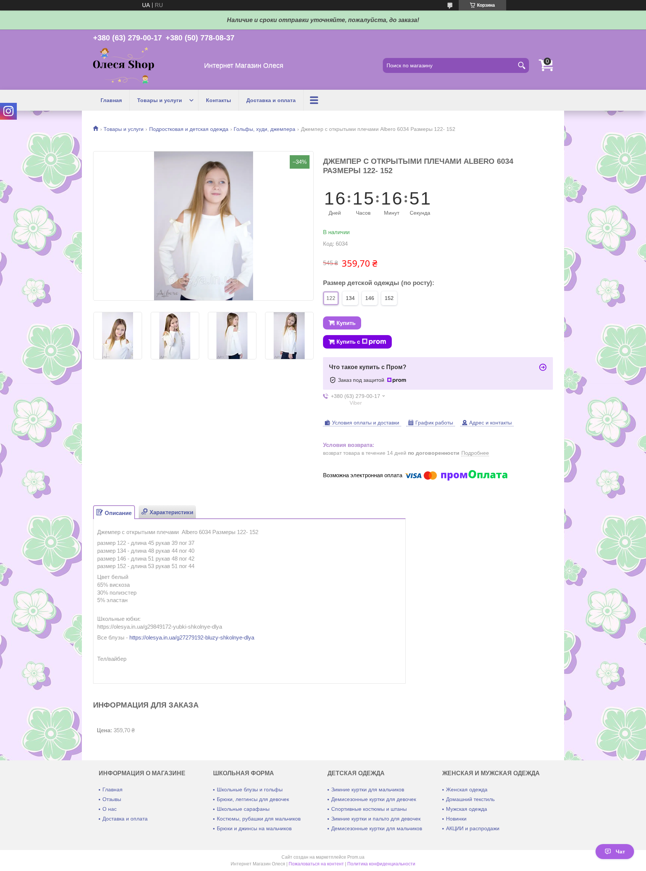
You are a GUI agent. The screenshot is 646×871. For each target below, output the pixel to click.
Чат (620, 852)
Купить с (348, 341)
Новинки (456, 819)
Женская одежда (466, 789)
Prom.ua (355, 857)
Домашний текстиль (470, 799)
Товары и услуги (159, 100)
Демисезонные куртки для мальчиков (376, 828)
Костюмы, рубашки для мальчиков (259, 819)
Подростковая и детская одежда (188, 129)
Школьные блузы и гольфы (250, 789)
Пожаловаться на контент (316, 864)
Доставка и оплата (271, 100)
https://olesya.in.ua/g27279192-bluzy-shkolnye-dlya (191, 637)
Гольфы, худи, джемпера (264, 129)
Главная (111, 100)
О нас (109, 809)
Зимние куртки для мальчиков (367, 789)
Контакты (218, 100)
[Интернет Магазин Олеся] (123, 65)
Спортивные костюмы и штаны (369, 809)
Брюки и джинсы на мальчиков (254, 828)
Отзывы (111, 799)
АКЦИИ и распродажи (472, 828)
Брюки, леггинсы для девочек (253, 799)
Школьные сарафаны (243, 809)
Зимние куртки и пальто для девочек (376, 819)
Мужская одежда (466, 809)
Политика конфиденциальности (381, 864)
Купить (346, 323)
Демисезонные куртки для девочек (373, 799)
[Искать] (521, 65)
